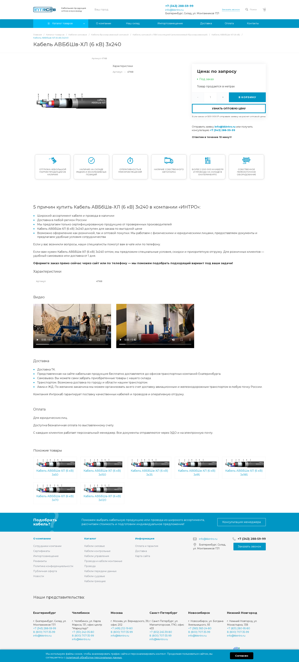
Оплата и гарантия (146, 546)
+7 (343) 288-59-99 (179, 6)
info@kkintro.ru (174, 9)
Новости (38, 576)
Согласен (241, 655)
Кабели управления (96, 556)
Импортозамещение (46, 556)
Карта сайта (142, 556)
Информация (144, 538)
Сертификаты (41, 551)
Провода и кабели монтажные (103, 561)
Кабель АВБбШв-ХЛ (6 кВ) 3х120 (102, 498)
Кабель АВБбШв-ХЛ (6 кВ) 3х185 (244, 472)
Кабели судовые (94, 576)
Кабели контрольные (97, 551)
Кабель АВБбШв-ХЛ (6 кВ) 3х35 (149, 472)
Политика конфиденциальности (53, 566)
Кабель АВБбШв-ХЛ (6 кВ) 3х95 (196, 472)
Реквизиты (40, 561)
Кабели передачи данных (100, 571)
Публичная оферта (45, 571)
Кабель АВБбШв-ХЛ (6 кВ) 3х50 (55, 472)
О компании (42, 538)
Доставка (141, 551)
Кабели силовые (94, 546)
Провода (90, 566)
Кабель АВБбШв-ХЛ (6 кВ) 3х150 (102, 472)
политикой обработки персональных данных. (94, 657)
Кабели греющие (95, 581)
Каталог (90, 538)
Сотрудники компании (47, 546)
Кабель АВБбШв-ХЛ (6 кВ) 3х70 (55, 498)
